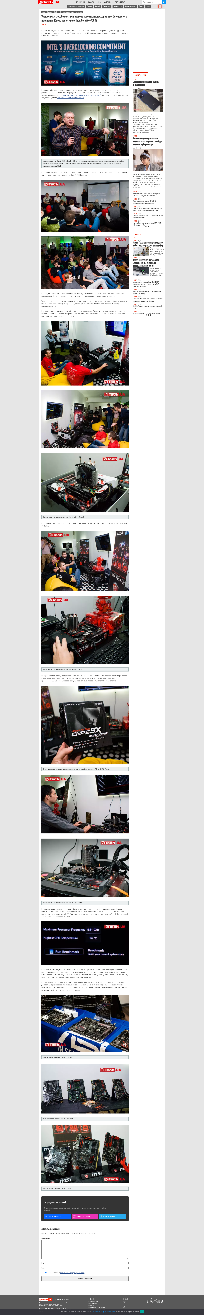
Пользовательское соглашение (97, 1307)
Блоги (124, 1304)
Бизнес (141, 6)
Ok (142, 1312)
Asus (43, 12)
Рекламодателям (93, 1301)
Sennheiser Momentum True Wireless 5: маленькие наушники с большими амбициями (148, 300)
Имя (43, 1263)
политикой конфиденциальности (72, 1273)
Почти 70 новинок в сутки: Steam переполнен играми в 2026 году (147, 292)
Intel (55, 12)
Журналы (125, 1306)
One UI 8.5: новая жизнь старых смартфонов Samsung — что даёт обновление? (146, 195)
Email (43, 1268)
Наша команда (93, 1303)
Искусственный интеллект (76, 6)
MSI (60, 12)
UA (156, 6)
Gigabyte (49, 12)
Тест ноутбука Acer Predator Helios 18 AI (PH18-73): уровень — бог (147, 224)
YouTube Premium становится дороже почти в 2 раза (147, 307)
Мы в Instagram (83, 1216)
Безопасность (118, 6)
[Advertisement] (149, 27)
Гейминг (89, 6)
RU (160, 6)
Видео (99, 2)
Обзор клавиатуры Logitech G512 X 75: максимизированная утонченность (144, 202)
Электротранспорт (130, 6)
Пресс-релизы (120, 2)
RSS (124, 1308)
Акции (124, 1302)
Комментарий (45, 1238)
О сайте (91, 1299)
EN (164, 6)
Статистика (91, 1305)
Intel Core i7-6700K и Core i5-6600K (70, 98)
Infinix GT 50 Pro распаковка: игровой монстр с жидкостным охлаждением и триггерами (147, 209)
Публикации (80, 2)
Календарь (108, 2)
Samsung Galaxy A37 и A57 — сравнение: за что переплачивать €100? (148, 217)
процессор (79, 12)
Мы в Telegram (110, 1216)
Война (148, 6)
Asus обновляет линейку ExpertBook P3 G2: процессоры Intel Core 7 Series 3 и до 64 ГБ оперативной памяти (146, 284)
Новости (91, 2)
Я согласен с (67, 1273)
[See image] (85, 63)
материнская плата (68, 12)
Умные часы (106, 6)
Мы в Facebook (55, 1216)
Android (97, 6)
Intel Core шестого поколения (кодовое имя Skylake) (80, 95)
